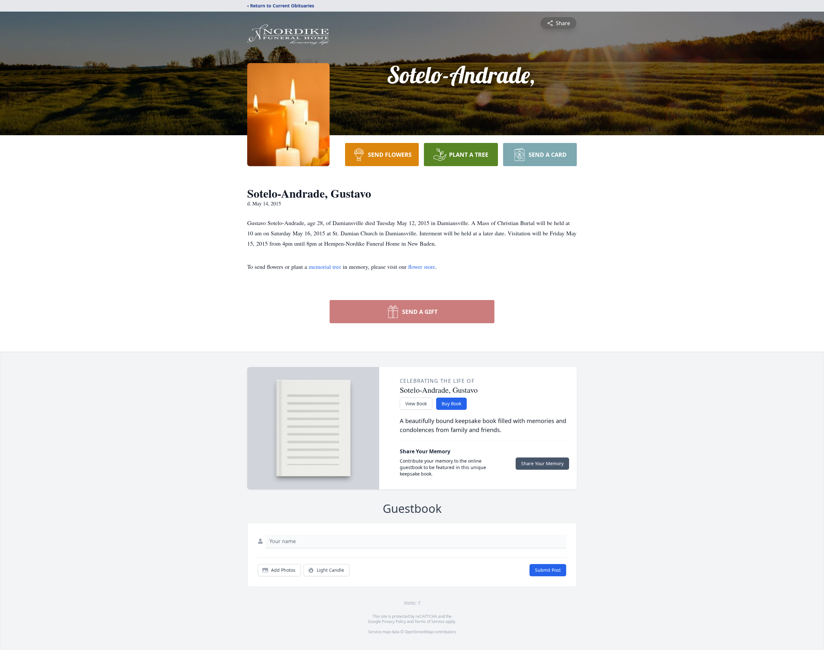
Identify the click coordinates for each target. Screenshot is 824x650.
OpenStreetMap (419, 632)
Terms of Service (430, 621)
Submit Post (548, 570)
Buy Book (451, 403)
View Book (416, 403)
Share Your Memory (542, 463)
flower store (421, 266)
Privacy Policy (394, 621)
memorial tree (325, 266)
